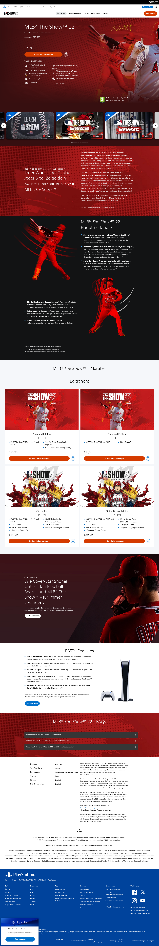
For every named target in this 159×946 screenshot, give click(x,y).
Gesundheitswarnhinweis (114, 901)
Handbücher (84, 908)
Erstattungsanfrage (86, 905)
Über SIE (8, 889)
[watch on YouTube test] (97, 136)
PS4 (31, 892)
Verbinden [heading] (134, 886)
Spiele (21, 7)
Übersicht (61, 13)
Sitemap (113, 941)
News (44, 7)
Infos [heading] (7, 886)
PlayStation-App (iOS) (137, 907)
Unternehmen (10, 902)
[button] (79, 125)
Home (7, 880)
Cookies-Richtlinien (121, 941)
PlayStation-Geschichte (13, 905)
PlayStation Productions (13, 898)
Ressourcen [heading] (110, 886)
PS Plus (29, 7)
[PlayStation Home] (4, 7)
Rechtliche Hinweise (59, 941)
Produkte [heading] (34, 886)
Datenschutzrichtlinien (78, 941)
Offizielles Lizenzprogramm (114, 907)
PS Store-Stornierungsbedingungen (114, 893)
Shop (9, 7)
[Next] (155, 125)
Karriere (8, 892)
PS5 (15, 7)
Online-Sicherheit (61, 895)
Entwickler (108, 904)
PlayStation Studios (11, 895)
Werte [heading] (57, 886)
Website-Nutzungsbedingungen (95, 941)
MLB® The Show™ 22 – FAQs (96, 13)
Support (52, 7)
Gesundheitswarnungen (88, 808)
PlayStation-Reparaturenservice (91, 898)
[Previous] (3, 125)
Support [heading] (83, 886)
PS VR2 (32, 895)
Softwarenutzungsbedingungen (143, 941)
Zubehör (37, 7)
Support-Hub (84, 889)
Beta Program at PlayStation (140, 913)
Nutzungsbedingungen (113, 889)
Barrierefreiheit (60, 892)
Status (82, 895)
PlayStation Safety (86, 892)
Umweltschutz (60, 889)
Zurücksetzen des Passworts (90, 902)
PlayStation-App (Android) (139, 910)
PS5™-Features (75, 13)
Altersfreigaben (110, 898)
